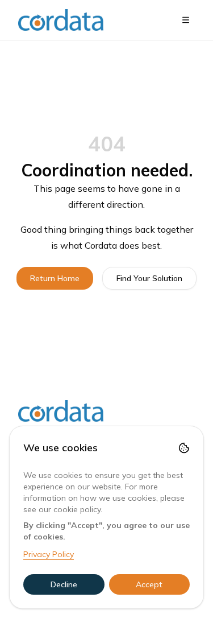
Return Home (55, 278)
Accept (149, 584)
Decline (64, 584)
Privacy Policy (48, 554)
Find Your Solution (149, 278)
